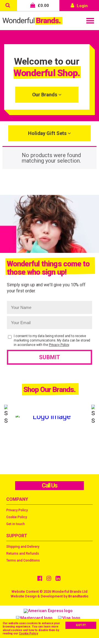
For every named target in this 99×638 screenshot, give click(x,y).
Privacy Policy (59, 345)
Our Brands (45, 94)
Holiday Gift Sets (48, 133)
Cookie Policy (28, 633)
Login (82, 5)
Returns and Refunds (22, 553)
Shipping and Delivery (22, 547)
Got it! (81, 625)
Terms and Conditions (23, 560)
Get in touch (15, 524)
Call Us (49, 485)
